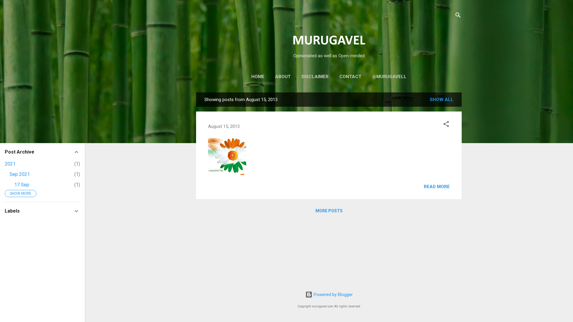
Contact (350, 76)
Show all (441, 99)
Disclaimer (315, 76)
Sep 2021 (20, 174)
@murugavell (389, 76)
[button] (446, 125)
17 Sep (21, 185)
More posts (329, 210)
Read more (437, 186)
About (283, 76)
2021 (10, 164)
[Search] (458, 16)
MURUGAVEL (328, 41)
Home (257, 76)
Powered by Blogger (332, 294)
